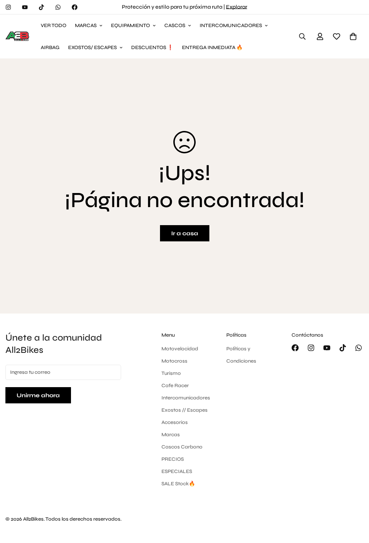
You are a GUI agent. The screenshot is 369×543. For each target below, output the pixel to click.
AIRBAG (50, 47)
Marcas (170, 435)
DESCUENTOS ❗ (152, 47)
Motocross (174, 361)
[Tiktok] (41, 7)
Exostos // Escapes (184, 410)
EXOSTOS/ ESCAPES (92, 47)
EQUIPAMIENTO (130, 25)
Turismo (171, 373)
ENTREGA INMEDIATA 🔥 (212, 47)
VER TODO (53, 25)
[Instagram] (8, 7)
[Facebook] (74, 7)
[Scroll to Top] (355, 503)
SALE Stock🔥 (178, 484)
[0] (353, 36)
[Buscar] (302, 36)
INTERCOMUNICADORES (231, 25)
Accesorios (174, 422)
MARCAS (86, 25)
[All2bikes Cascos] (18, 36)
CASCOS (174, 25)
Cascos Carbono (182, 447)
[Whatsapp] (58, 7)
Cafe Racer (175, 385)
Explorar (236, 7)
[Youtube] (25, 7)
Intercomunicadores (185, 398)
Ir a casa (184, 233)
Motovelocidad (179, 349)
